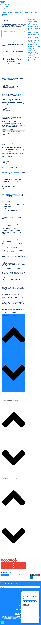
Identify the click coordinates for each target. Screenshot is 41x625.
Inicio (1, 589)
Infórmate (2, 595)
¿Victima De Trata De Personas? (5, 593)
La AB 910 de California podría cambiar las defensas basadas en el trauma (33, 55)
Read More (30, 29)
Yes (22, 10)
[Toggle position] (35, 593)
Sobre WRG (2, 591)
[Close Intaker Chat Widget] (37, 593)
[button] (24, 31)
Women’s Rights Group (7, 6)
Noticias (1, 597)
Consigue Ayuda (3, 599)
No (18, 10)
